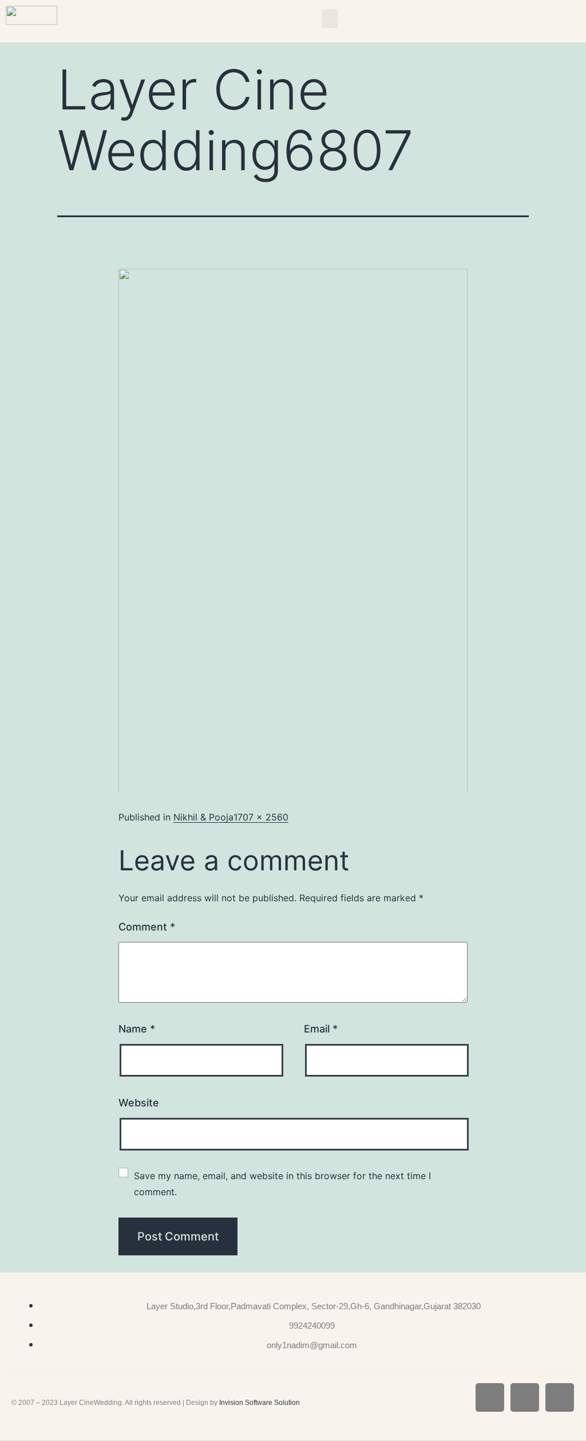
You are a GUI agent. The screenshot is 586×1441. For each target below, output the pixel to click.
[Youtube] (559, 1397)
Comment (146, 927)
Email (321, 1029)
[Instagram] (524, 1397)
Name (136, 1029)
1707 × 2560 (260, 817)
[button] (330, 18)
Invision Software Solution (259, 1403)
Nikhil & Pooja (203, 817)
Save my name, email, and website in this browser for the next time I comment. (284, 1184)
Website (138, 1103)
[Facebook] (490, 1397)
